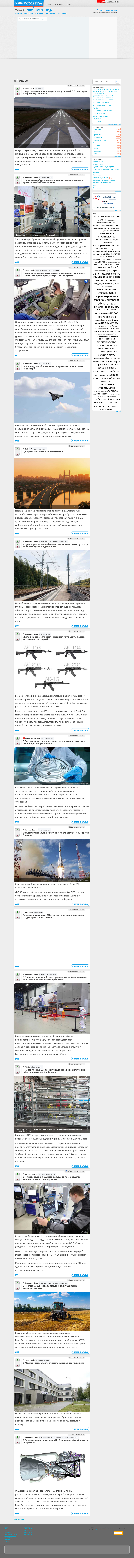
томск (95, 394)
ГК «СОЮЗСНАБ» (99, 113)
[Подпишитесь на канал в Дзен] (18, 46)
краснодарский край (106, 267)
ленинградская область (106, 273)
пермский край (115, 331)
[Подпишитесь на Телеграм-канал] (18, 40)
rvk (94, 132)
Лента (30, 10)
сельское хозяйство (106, 371)
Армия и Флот (46, 363)
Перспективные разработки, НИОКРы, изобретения (59, 1437)
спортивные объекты (106, 378)
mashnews (29, 912)
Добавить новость (108, 10)
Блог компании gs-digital (102, 105)
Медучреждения (43, 1360)
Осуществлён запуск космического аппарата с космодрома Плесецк (56, 834)
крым (116, 270)
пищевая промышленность (106, 336)
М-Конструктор (98, 122)
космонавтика (107, 264)
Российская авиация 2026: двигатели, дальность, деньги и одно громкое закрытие (54, 916)
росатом (101, 351)
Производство (48, 738)
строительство (106, 387)
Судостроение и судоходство (103, 167)
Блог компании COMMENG (102, 111)
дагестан (100, 231)
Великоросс (97, 129)
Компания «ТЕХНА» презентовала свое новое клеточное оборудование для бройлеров (54, 1071)
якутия (111, 406)
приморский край (107, 339)
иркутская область (106, 256)
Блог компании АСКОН (101, 102)
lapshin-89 (96, 135)
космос (116, 264)
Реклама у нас (50, 13)
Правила (110, 1)
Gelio (27, 449)
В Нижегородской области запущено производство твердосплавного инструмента (52, 1178)
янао (118, 406)
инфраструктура (112, 254)
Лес (94, 143)
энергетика (100, 406)
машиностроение (106, 280)
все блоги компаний (114, 124)
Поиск (117, 1)
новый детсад (110, 323)
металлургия (112, 283)
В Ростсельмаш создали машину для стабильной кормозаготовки (50, 1287)
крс (112, 271)
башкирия (111, 220)
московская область (108, 301)
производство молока (107, 345)
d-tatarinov (97, 146)
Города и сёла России (38, 449)
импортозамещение (107, 245)
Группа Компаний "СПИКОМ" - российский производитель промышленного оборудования (104, 98)
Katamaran (97, 151)
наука (112, 303)
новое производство (108, 315)
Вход (49, 4)
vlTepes (95, 154)
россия (102, 355)
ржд (113, 348)
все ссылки (117, 211)
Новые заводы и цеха (48, 974)
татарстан (113, 390)
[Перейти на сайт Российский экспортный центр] (104, 204)
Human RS (96, 148)
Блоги (39, 10)
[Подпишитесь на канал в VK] (18, 51)
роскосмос (112, 351)
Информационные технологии (48, 270)
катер (107, 262)
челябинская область (104, 399)
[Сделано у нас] (29, 4)
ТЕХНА (27, 1067)
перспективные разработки (106, 334)
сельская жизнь (107, 367)
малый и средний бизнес (106, 276)
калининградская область (103, 259)
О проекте (18, 13)
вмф (118, 225)
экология (99, 402)
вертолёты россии (110, 225)
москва (99, 300)
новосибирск (100, 320)
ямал (115, 406)
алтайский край (112, 216)
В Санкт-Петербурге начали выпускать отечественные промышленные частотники (53, 181)
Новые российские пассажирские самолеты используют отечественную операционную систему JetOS (54, 274)
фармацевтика (107, 397)
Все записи (19, 1519)
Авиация (40, 88)
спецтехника (105, 375)
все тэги (118, 411)
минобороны (108, 286)
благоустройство (98, 225)
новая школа (104, 309)
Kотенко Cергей (31, 830)
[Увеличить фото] (52, 299)
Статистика (97, 188)
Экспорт (96, 185)
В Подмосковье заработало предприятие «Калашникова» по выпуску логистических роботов (55, 978)
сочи (97, 375)
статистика (106, 384)
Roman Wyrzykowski (32, 738)
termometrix (30, 88)
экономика (106, 403)
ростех (111, 355)
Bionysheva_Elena (31, 177)
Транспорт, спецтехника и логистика (54, 541)
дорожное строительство (106, 235)
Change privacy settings (9, 1540)
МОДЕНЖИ (97, 119)
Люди (49, 10)
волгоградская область (100, 228)
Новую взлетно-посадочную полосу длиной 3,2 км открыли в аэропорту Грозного (56, 92)
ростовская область (103, 358)
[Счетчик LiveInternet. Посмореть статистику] (118, 1534)
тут (43, 20)
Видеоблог (39, 912)
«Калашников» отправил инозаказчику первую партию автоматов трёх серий (54, 638)
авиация (99, 216)
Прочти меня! (101, 1)
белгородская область (106, 222)
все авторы (117, 157)
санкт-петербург (109, 361)
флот (114, 396)
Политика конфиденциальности (11, 1533)
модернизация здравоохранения (106, 294)
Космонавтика (45, 830)
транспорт (102, 393)
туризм (111, 394)
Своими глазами (46, 177)
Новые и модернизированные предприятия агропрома (104, 181)
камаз (102, 261)
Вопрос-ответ (28, 13)
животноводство (102, 239)
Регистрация (59, 4)
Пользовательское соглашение (10, 1537)
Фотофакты (97, 175)
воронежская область (114, 228)
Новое (69, 4)
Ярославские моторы (100, 116)
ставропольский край (106, 381)
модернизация (106, 289)
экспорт (114, 402)
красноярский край (102, 270)
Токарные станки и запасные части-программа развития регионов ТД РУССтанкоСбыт (106, 91)
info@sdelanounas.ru (99, 1530)
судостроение (101, 391)
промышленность (104, 348)
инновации (101, 248)
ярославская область (106, 409)
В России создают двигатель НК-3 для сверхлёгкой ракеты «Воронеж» (55, 1441)
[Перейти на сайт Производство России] (104, 208)
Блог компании (62, 13)
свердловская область (107, 364)
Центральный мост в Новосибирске (43, 451)
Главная (19, 10)
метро (103, 286)
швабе (118, 399)
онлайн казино (105, 331)
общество (96, 331)
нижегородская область (106, 306)
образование (112, 328)
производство (106, 342)
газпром (95, 231)
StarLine (96, 108)
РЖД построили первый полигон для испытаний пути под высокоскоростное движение (55, 545)
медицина (100, 283)
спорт (114, 374)
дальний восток (109, 231)
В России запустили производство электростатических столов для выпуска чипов (54, 742)
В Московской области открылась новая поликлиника (53, 1362)
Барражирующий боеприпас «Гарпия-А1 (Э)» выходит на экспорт (53, 367)
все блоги (118, 191)
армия (102, 219)
